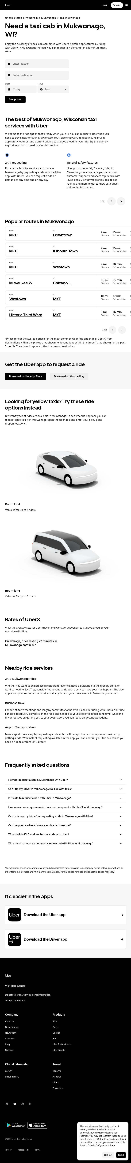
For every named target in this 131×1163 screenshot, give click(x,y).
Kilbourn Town (65, 251)
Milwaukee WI (21, 283)
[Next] (121, 201)
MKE (13, 235)
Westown (61, 267)
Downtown (63, 235)
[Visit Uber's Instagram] (22, 1104)
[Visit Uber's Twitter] (30, 1104)
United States (13, 17)
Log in (105, 5)
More (8, 51)
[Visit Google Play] (16, 1125)
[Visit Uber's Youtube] (15, 1104)
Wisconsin (31, 17)
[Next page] (122, 330)
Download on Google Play (69, 376)
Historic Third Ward (25, 315)
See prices (15, 99)
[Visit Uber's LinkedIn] (7, 1104)
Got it (121, 1155)
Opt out (108, 1155)
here (112, 1145)
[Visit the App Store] (37, 1125)
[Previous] (111, 201)
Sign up (117, 5)
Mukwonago (48, 17)
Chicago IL (62, 283)
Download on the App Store (25, 376)
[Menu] (126, 5)
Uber (7, 5)
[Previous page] (112, 330)
